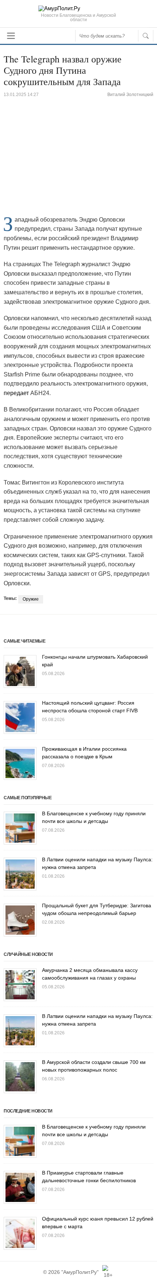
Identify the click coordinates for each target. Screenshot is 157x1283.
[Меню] (11, 36)
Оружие (31, 599)
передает (16, 393)
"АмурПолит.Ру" (80, 1272)
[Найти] (145, 36)
